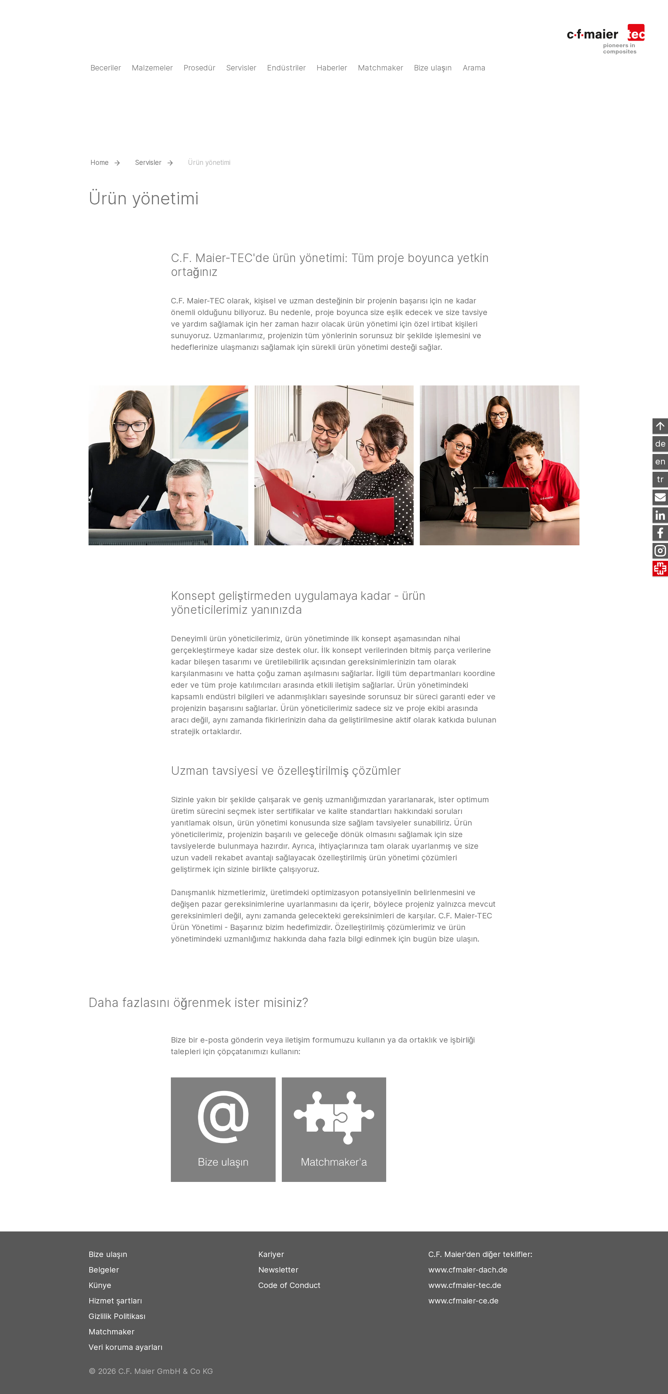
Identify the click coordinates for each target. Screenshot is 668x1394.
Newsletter (278, 1269)
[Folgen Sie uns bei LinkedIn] (660, 515)
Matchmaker (112, 1331)
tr (660, 479)
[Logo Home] (610, 34)
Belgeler (104, 1269)
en (660, 461)
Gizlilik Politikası (117, 1316)
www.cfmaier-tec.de (464, 1285)
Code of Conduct (289, 1285)
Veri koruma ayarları (125, 1347)
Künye (100, 1285)
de (660, 443)
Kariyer (271, 1254)
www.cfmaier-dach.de (468, 1269)
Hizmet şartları (115, 1300)
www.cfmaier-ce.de (463, 1300)
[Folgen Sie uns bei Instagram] (660, 550)
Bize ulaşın (108, 1254)
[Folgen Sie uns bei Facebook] (660, 533)
